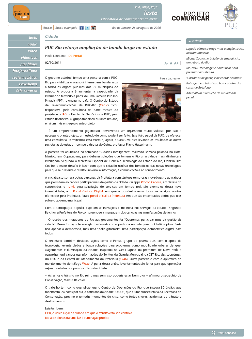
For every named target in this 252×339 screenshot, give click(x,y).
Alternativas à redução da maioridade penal (211, 95)
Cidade (51, 36)
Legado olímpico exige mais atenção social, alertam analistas (215, 51)
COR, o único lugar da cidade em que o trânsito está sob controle (88, 313)
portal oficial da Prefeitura (107, 196)
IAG (64, 114)
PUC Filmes (28, 64)
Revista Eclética (24, 77)
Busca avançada (66, 28)
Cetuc (104, 105)
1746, (71, 187)
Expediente (28, 84)
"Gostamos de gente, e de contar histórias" (214, 78)
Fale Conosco (26, 90)
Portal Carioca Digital (88, 191)
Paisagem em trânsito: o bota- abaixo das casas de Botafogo (213, 85)
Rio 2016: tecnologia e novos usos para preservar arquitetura (212, 70)
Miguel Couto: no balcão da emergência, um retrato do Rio (213, 60)
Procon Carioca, (151, 182)
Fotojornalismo (25, 70)
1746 (123, 259)
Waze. (86, 264)
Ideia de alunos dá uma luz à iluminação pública (77, 318)
